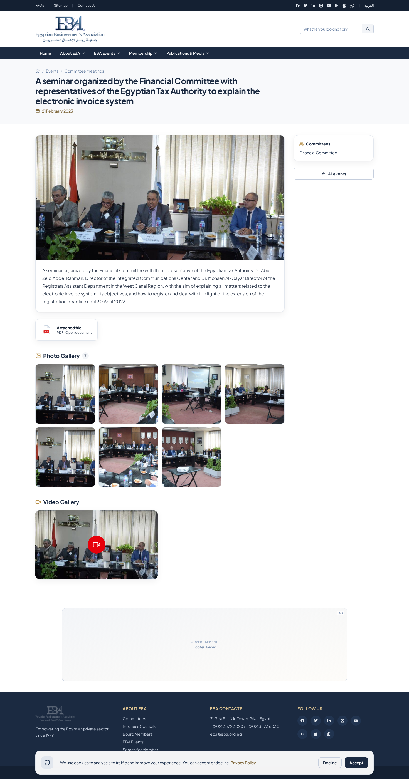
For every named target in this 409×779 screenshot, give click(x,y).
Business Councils (139, 726)
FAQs (39, 5)
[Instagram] (321, 5)
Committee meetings (84, 70)
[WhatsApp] (352, 5)
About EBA (70, 53)
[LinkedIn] (313, 5)
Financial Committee (318, 152)
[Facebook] (297, 5)
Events (52, 70)
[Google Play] (336, 5)
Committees (134, 718)
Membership (140, 53)
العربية (369, 5)
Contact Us (86, 5)
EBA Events (104, 53)
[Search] (367, 28)
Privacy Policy (243, 762)
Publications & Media (185, 53)
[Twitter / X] (305, 5)
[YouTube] (329, 5)
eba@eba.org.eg (226, 733)
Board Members (137, 733)
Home (45, 53)
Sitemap (61, 5)
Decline (330, 762)
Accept (356, 762)
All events (337, 173)
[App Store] (344, 5)
